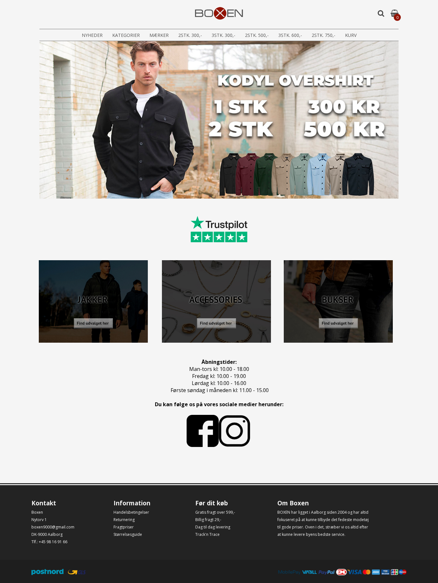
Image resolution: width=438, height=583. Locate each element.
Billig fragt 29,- (208, 519)
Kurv (351, 35)
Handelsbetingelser (131, 512)
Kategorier (126, 35)
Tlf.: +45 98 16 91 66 (49, 541)
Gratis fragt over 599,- (215, 512)
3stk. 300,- (223, 35)
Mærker (159, 35)
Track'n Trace (207, 534)
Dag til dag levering (212, 527)
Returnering (124, 519)
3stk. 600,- (290, 35)
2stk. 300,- (190, 35)
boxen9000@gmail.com (52, 527)
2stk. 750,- (323, 35)
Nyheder (92, 35)
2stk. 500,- (257, 35)
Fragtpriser (124, 527)
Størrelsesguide (128, 534)
